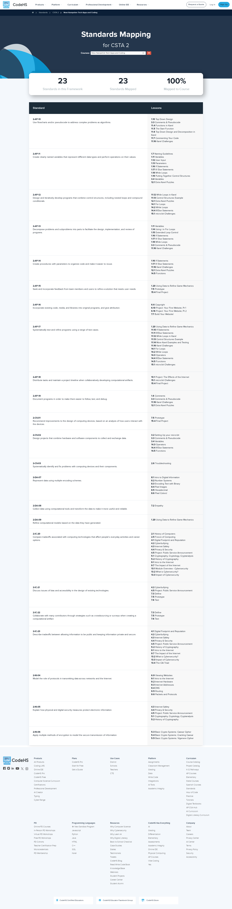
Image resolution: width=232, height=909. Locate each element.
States (113, 849)
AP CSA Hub (191, 807)
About (188, 826)
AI (149, 826)
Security (189, 853)
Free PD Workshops (42, 838)
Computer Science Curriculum (47, 781)
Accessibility (191, 857)
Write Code (153, 777)
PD (35, 823)
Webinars (114, 872)
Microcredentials (41, 849)
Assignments (153, 762)
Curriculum (191, 758)
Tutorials (190, 800)
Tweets (113, 857)
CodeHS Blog (116, 861)
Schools (113, 766)
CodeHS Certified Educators (71, 900)
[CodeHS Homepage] (16, 4)
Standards (43, 12)
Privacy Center (192, 838)
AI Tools (151, 785)
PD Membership (41, 853)
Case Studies (116, 845)
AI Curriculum (192, 811)
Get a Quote (77, 769)
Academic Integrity (156, 788)
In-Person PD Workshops (44, 830)
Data (150, 773)
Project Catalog (193, 766)
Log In (212, 4)
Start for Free (77, 766)
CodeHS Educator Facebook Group (117, 900)
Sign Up (224, 4)
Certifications (39, 785)
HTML (74, 842)
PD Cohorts (39, 842)
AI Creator (38, 792)
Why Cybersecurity (118, 830)
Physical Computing (156, 853)
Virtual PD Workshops (43, 834)
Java (74, 838)
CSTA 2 (56, 12)
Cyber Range (39, 800)
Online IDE (38, 769)
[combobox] (118, 53)
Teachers (114, 769)
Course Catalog (193, 762)
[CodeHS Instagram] (8, 769)
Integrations (153, 781)
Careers (189, 834)
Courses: (85, 53)
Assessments (154, 842)
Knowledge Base (117, 868)
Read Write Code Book (120, 864)
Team (188, 830)
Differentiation (154, 834)
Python (75, 834)
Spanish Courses (193, 785)
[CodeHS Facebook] (4, 769)
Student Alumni (117, 883)
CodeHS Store (152, 900)
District (113, 762)
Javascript (76, 830)
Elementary (191, 777)
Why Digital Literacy (119, 838)
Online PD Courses (42, 826)
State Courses (192, 781)
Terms (188, 845)
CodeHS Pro (39, 773)
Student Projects (117, 876)
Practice (189, 796)
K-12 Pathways (192, 769)
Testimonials (115, 853)
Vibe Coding (153, 861)
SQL (74, 849)
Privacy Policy (192, 849)
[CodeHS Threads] (26, 769)
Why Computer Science (120, 826)
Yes (149, 864)
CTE (112, 773)
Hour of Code (192, 792)
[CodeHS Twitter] (22, 769)
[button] (41, 4)
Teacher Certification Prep (45, 845)
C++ (73, 845)
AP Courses (191, 773)
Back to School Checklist (121, 842)
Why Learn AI (116, 834)
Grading (151, 769)
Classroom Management (159, 766)
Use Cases (115, 758)
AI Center (190, 842)
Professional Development (45, 788)
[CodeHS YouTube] (17, 769)
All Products (39, 762)
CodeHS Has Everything (159, 823)
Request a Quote (196, 4)
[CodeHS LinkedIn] (12, 769)
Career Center (116, 880)
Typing (37, 796)
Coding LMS (39, 766)
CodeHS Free (40, 777)
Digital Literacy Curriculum (197, 815)
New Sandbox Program (84, 826)
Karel (74, 853)
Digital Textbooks (193, 804)
